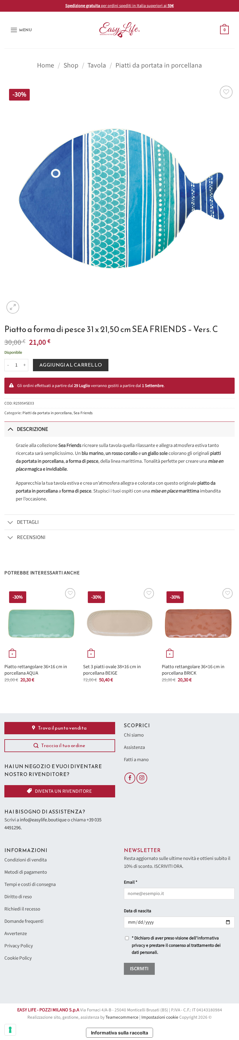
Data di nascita (137, 911)
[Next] (234, 640)
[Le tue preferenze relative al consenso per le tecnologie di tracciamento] (10, 1029)
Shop (71, 65)
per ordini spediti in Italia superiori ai (119, 6)
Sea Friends (83, 413)
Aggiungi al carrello (70, 365)
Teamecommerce (122, 1017)
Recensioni (31, 537)
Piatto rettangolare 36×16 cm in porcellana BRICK (193, 670)
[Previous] (4, 640)
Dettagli (28, 522)
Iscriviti (139, 968)
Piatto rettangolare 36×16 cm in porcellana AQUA (35, 670)
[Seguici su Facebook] (130, 778)
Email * (130, 882)
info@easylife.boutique (43, 819)
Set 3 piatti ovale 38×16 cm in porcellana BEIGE (112, 670)
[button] (21, 30)
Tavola (96, 65)
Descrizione (32, 429)
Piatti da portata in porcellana (158, 65)
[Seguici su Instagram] (141, 778)
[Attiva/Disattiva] (10, 429)
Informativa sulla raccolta (119, 1033)
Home (45, 65)
